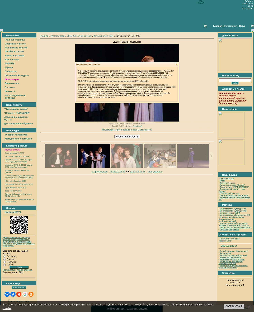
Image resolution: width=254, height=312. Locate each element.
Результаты (9, 270)
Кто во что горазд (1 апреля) (17, 156)
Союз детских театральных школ (235, 227)
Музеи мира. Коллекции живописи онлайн (230, 262)
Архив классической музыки (233, 255)
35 (111, 171)
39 (124, 171)
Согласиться (233, 306)
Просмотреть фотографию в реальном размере (127, 129)
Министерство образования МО (235, 215)
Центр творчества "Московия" (234, 195)
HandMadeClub (227, 179)
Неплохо (11, 262)
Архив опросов (24, 270)
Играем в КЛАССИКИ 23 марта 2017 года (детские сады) (18, 166)
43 (137, 171)
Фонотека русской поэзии (232, 259)
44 (140, 171)
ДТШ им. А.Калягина (229, 193)
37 (117, 171)
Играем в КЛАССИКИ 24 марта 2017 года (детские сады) (18, 161)
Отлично (11, 256)
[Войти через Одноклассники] (31, 294)
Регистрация (230, 26)
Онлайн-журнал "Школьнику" (234, 251)
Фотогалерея (57, 36)
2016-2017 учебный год (79, 36)
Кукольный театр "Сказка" (232, 185)
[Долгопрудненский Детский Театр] (235, 70)
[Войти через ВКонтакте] (7, 294)
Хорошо (11, 259)
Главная (44, 36)
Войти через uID (19, 287)
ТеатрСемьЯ (137, 126)
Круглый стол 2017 (13, 150)
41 (131, 171)
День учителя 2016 (13, 191)
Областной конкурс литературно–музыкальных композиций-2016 (20, 177)
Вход (242, 26)
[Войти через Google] (25, 294)
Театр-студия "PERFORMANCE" (234, 187)
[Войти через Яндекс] (18, 294)
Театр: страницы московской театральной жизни (233, 267)
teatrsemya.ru (126, 85)
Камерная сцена (227, 183)
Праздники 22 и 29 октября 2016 (19, 184)
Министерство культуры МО (233, 211)
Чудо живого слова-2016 (15, 188)
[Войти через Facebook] (13, 294)
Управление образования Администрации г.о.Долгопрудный (231, 219)
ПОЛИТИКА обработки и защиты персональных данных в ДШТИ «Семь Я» (113, 81)
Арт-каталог (225, 253)
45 (144, 171)
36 (114, 171)
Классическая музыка (230, 257)
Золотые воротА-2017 (14, 153)
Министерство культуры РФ (233, 209)
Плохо (10, 264)
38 (120, 171)
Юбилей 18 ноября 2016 (15, 181)
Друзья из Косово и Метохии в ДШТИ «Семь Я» (18, 195)
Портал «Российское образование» (229, 240)
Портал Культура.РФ (229, 229)
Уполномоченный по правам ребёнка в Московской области (234, 224)
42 (134, 171)
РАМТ (222, 181)
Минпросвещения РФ (230, 213)
